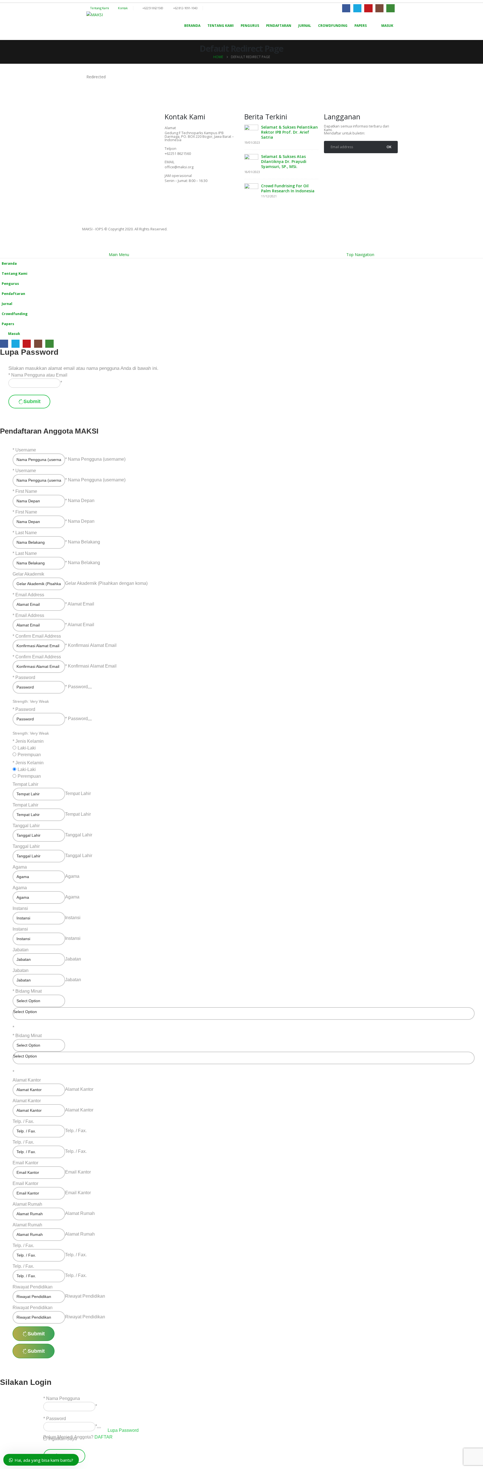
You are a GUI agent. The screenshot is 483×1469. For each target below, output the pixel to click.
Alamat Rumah (27, 1204)
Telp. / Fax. (23, 1121)
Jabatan (21, 949)
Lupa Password (123, 1430)
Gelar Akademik (28, 574)
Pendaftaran (278, 25)
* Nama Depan (79, 500)
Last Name (26, 532)
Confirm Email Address (38, 636)
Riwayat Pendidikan (33, 1287)
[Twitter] (186, 197)
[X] (357, 8)
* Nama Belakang (82, 542)
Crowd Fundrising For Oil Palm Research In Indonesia (287, 188)
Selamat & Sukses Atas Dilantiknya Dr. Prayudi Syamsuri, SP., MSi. (283, 161)
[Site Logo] (94, 14)
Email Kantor (25, 1162)
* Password (76, 686)
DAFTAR (103, 1437)
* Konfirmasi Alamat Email (91, 645)
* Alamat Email (79, 604)
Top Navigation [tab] (360, 254)
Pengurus (250, 25)
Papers (360, 25)
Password (25, 677)
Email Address (29, 594)
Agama (20, 867)
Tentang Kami (99, 8)
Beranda (192, 25)
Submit (32, 401)
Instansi (20, 908)
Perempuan (29, 754)
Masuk (387, 25)
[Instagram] (379, 8)
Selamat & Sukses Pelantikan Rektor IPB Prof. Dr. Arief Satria (289, 132)
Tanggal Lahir (26, 825)
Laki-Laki (27, 748)
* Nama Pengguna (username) (95, 459)
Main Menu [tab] (119, 254)
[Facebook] (346, 8)
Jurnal (304, 25)
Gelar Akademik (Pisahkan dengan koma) (106, 583)
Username (25, 450)
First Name (26, 491)
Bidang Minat (28, 991)
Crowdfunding (332, 25)
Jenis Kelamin (29, 741)
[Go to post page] (251, 131)
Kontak (122, 8)
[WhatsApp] (390, 8)
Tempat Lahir (25, 784)
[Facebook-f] (172, 197)
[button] (3, 247)
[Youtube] (368, 8)
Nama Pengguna (63, 1398)
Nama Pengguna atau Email (39, 375)
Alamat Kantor (27, 1080)
